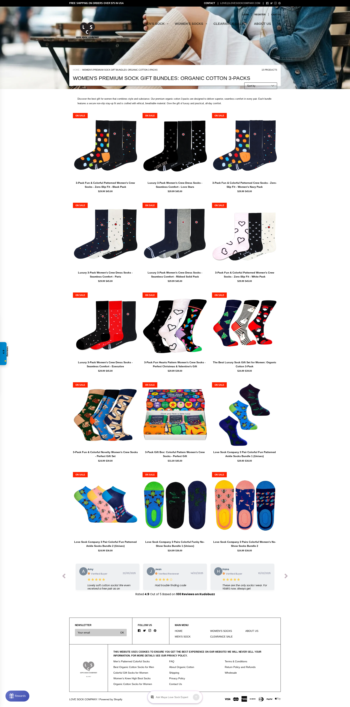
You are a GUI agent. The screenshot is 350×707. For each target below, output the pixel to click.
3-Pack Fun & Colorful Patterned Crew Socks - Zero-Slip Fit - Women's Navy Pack (244, 184)
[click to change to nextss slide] (286, 576)
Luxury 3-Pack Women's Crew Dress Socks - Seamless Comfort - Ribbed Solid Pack (175, 274)
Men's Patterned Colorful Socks (131, 661)
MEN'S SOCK (155, 24)
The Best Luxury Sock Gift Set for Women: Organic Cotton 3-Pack (244, 364)
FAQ (171, 661)
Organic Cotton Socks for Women (132, 684)
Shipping (174, 672)
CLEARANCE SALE (229, 24)
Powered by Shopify (110, 699)
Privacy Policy (177, 678)
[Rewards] (17, 696)
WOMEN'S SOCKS (189, 24)
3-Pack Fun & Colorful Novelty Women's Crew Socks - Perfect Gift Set (105, 454)
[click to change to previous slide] (63, 576)
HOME (133, 24)
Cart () (276, 14)
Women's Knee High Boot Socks (132, 678)
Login (245, 14)
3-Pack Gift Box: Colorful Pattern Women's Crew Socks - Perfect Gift (175, 454)
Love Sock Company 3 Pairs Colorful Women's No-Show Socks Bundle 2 (244, 543)
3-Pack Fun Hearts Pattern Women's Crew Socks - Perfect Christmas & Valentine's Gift (175, 364)
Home (76, 70)
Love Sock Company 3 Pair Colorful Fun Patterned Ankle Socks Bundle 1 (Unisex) (244, 454)
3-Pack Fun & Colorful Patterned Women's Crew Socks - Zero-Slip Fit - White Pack (244, 274)
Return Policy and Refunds (240, 667)
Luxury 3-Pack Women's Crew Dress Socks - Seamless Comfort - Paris (105, 274)
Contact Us (175, 684)
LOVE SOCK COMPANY (83, 699)
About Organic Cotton (181, 667)
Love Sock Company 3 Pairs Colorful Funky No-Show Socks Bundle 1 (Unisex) (175, 543)
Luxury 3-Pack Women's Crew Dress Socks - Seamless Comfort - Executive (105, 364)
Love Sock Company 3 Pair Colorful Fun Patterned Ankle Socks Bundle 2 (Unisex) (105, 543)
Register (260, 14)
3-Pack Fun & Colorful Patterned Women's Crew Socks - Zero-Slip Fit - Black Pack (105, 184)
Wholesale (231, 672)
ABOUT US (262, 24)
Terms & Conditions (236, 661)
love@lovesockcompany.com (240, 3)
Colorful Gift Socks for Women (130, 672)
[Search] (279, 25)
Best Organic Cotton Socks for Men (133, 667)
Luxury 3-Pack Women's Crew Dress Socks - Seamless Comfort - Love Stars (175, 184)
